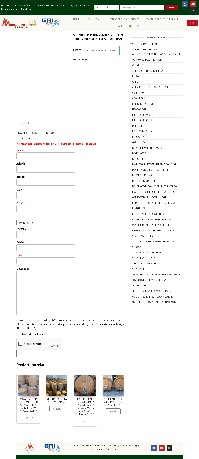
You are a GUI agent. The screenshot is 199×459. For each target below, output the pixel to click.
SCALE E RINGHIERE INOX (142, 236)
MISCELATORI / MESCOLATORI (145, 181)
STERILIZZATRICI (138, 269)
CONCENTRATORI (139, 98)
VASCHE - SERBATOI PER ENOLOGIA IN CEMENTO (153, 296)
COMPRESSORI (138, 92)
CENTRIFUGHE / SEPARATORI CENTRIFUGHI (150, 87)
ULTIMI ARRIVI (92, 19)
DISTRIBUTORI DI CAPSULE (143, 103)
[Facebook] (185, 4)
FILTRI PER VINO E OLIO (142, 131)
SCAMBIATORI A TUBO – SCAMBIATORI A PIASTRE (153, 241)
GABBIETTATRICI (139, 142)
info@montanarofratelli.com (103, 449)
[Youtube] (193, 4)
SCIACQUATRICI (138, 247)
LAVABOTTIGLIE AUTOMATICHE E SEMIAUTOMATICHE (154, 164)
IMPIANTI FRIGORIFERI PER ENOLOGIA (148, 148)
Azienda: (20, 163)
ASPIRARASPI (137, 65)
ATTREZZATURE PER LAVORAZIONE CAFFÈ (149, 70)
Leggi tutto (28, 417)
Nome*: (20, 150)
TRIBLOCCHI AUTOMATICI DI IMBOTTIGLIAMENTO (152, 291)
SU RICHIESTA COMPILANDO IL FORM (101, 50)
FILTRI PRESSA (138, 137)
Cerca (171, 7)
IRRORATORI (137, 159)
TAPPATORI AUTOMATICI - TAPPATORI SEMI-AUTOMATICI (156, 274)
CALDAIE (135, 81)
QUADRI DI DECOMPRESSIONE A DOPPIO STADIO (152, 225)
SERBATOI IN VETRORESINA (143, 258)
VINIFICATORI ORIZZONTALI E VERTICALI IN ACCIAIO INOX (155, 302)
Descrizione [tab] (25, 122)
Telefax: (20, 242)
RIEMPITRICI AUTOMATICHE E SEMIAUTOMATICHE (153, 230)
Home (76, 19)
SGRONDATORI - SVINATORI (144, 263)
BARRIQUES (84, 59)
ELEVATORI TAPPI (139, 109)
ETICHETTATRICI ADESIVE (142, 120)
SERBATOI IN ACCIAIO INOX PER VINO (147, 252)
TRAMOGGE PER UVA (141, 285)
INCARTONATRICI (139, 153)
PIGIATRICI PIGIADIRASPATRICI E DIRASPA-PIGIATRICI (154, 203)
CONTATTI (117, 26)
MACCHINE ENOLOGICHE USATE (122, 19)
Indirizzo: (21, 176)
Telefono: (21, 229)
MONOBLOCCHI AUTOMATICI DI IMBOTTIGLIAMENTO (154, 186)
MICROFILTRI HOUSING (142, 175)
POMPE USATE (138, 208)
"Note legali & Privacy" (25, 328)
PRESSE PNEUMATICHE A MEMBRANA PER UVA (151, 219)
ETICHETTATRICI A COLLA (142, 114)
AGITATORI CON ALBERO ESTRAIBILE (147, 59)
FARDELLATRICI (138, 126)
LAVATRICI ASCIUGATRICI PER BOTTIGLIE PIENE (151, 170)
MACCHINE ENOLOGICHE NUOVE (162, 19)
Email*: (20, 255)
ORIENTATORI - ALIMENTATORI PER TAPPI (149, 197)
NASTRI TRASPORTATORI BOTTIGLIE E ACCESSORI (153, 192)
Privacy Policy (119, 445)
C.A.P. (19, 190)
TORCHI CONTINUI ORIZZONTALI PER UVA (149, 280)
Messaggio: (22, 268)
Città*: (19, 203)
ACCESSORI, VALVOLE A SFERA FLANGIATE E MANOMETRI (156, 54)
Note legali (133, 445)
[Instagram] (193, 10)
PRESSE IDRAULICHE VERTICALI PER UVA (148, 214)
